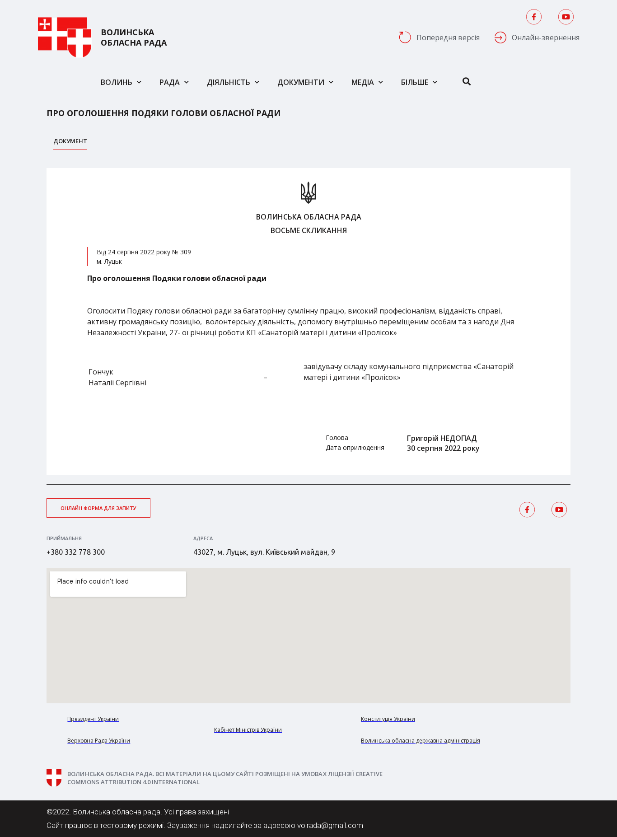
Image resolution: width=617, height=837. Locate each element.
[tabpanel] (308, 321)
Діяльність (228, 82)
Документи (300, 82)
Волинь (116, 82)
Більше (414, 82)
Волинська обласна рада (134, 37)
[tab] (70, 143)
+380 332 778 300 (76, 552)
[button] (98, 508)
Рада (169, 82)
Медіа (362, 82)
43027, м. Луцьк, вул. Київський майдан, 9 (264, 552)
